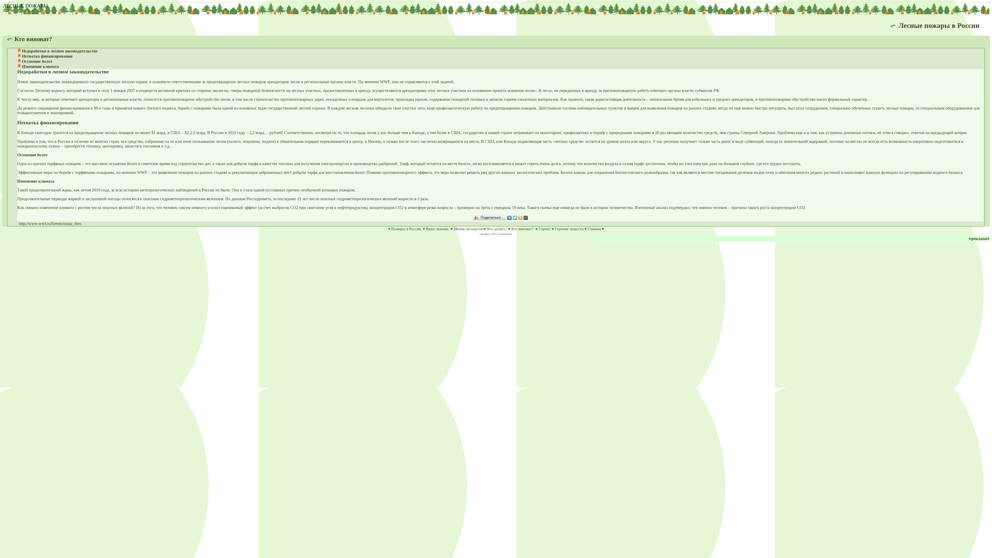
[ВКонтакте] (509, 217)
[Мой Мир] (526, 217)
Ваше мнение (437, 229)
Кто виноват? (522, 229)
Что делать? (497, 229)
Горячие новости (569, 229)
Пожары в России (406, 229)
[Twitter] (515, 217)
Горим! (545, 229)
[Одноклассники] (520, 217)
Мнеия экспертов (468, 229)
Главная (594, 229)
